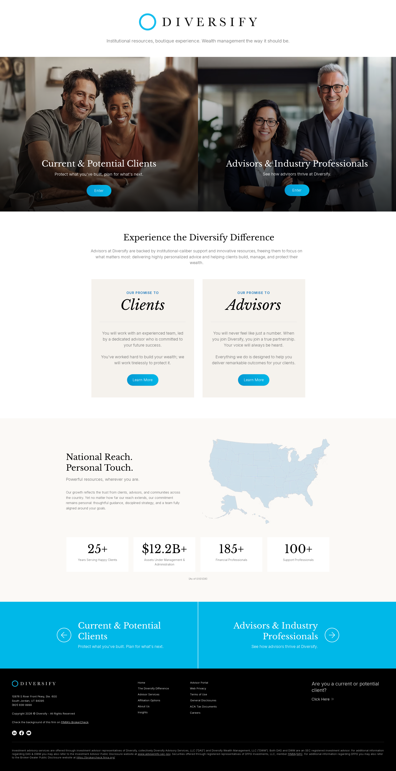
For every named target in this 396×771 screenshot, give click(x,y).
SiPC (300, 754)
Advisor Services (148, 694)
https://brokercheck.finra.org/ (96, 757)
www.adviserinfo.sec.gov (154, 754)
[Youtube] (28, 733)
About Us (144, 706)
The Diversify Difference (153, 688)
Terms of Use (198, 694)
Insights (143, 712)
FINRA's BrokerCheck (74, 722)
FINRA (292, 754)
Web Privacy (198, 688)
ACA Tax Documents (203, 706)
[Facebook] (21, 733)
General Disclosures (203, 700)
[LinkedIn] (14, 733)
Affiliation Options (149, 700)
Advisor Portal (199, 682)
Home (141, 682)
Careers (195, 712)
